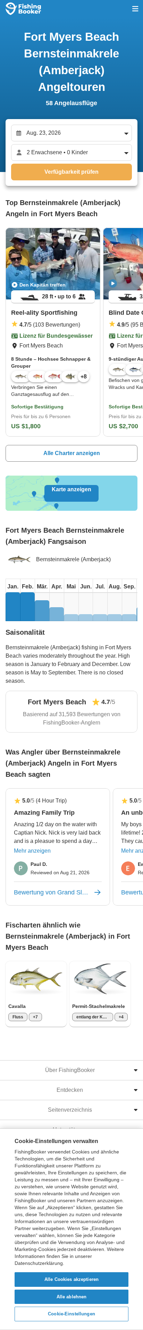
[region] (71, 1229)
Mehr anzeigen (32, 851)
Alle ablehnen (72, 1296)
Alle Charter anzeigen (71, 453)
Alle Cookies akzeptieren (71, 1279)
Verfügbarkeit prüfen (71, 172)
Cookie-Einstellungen (71, 1313)
